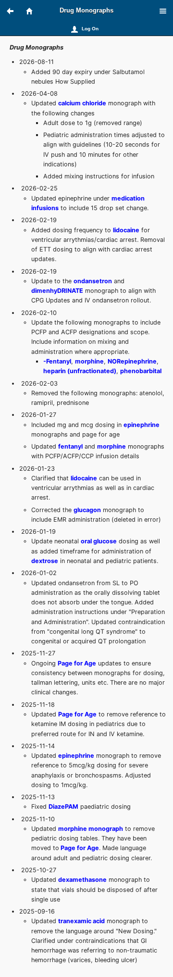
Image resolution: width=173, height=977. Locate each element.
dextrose (44, 560)
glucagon (87, 510)
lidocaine (126, 230)
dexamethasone (82, 879)
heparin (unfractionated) (79, 371)
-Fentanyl (57, 361)
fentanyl (70, 446)
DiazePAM (63, 806)
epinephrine (142, 424)
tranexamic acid (81, 921)
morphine (89, 361)
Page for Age (77, 663)
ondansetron (93, 281)
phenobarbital (140, 371)
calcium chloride (82, 103)
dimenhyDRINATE (57, 290)
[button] (14, 11)
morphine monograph (90, 828)
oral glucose (99, 541)
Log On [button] (90, 28)
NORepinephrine (132, 361)
